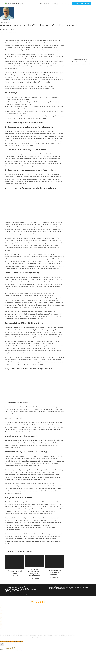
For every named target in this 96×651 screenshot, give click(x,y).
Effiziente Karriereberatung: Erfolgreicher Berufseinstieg (34, 572)
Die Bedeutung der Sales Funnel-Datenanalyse (54, 572)
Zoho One (68, 588)
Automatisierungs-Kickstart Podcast (79, 587)
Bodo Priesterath (5, 22)
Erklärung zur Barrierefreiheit (58, 586)
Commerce (16, 520)
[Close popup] (2, 644)
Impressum (8, 594)
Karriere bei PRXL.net (83, 586)
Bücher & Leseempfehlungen (57, 588)
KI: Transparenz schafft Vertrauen (14, 572)
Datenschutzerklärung (21, 594)
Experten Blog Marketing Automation (59, 587)
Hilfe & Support (72, 586)
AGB (13, 594)
